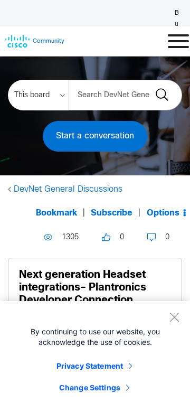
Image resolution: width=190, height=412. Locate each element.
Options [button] (163, 213)
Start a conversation (95, 136)
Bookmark (56, 213)
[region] (95, 356)
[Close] (174, 317)
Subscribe (111, 213)
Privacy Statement (89, 365)
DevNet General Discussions (68, 189)
